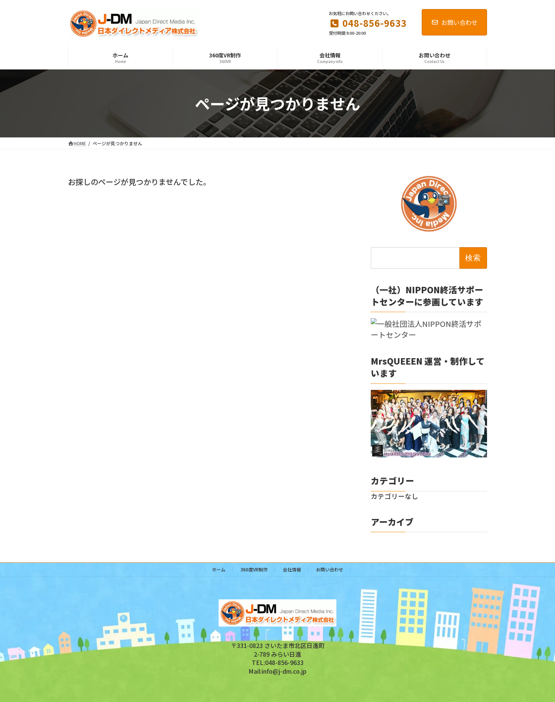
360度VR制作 (254, 569)
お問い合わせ (459, 22)
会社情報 (292, 569)
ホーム (218, 569)
